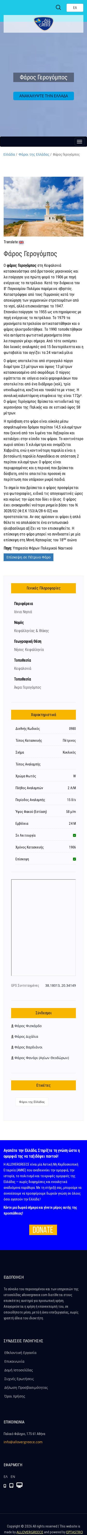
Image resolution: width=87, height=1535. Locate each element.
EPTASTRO (74, 1532)
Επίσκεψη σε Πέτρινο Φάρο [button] (29, 557)
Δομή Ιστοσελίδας (18, 1370)
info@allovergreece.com (23, 1442)
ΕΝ (13, 1476)
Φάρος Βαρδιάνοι (28, 1047)
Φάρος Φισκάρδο (28, 1025)
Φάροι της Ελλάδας (34, 154)
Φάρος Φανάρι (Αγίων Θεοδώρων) (41, 1057)
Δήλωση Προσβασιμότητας (26, 1387)
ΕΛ (5, 1476)
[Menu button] (79, 141)
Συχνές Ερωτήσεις (19, 1378)
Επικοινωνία (14, 1361)
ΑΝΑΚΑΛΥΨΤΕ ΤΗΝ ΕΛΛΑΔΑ (43, 96)
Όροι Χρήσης (14, 1396)
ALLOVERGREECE (29, 1532)
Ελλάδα (9, 154)
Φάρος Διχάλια (26, 1036)
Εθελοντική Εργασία (20, 1352)
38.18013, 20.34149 (60, 985)
